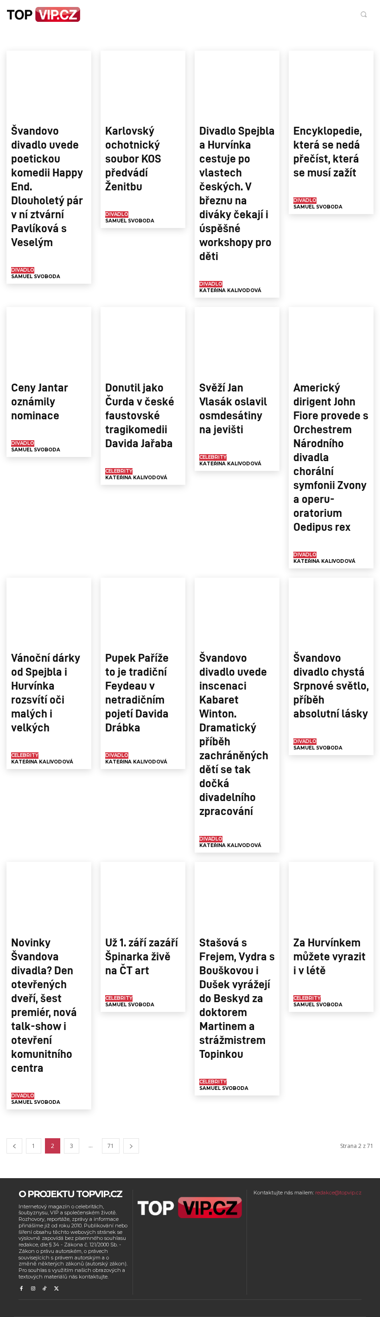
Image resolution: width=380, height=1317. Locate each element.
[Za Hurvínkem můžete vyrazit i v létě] (331, 896)
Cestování (135, 38)
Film (162, 38)
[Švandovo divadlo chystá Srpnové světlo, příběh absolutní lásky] (331, 611)
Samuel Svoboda (35, 277)
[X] (56, 1288)
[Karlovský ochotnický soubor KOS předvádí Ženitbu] (143, 84)
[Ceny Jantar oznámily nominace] (48, 341)
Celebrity (102, 38)
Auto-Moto (68, 38)
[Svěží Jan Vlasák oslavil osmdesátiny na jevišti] (237, 341)
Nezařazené (216, 38)
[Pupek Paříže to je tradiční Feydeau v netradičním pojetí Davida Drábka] (143, 611)
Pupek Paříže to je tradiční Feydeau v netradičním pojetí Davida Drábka (137, 692)
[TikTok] (44, 1288)
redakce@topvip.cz (338, 1192)
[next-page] (131, 1146)
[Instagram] (32, 1288)
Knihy (184, 38)
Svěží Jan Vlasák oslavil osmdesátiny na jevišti (233, 407)
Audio (38, 38)
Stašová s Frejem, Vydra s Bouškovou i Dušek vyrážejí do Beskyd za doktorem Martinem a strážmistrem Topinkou (237, 997)
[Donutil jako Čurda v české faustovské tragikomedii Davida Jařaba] (143, 341)
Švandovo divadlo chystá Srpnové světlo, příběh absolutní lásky (331, 685)
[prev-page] (14, 1146)
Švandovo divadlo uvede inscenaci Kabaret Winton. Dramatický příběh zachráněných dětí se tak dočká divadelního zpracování (233, 734)
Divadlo (22, 270)
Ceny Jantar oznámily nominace (39, 400)
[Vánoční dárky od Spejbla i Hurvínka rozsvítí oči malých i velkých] (48, 611)
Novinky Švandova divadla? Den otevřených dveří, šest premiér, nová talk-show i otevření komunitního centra (44, 1004)
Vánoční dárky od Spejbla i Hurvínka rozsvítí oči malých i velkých (45, 692)
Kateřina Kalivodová (230, 290)
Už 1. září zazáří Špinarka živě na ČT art (141, 955)
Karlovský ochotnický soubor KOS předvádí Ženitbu (133, 158)
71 (111, 1146)
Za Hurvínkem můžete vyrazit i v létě (329, 955)
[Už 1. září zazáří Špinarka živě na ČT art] (143, 896)
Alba (15, 38)
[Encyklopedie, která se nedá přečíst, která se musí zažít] (331, 84)
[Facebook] (21, 1288)
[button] (363, 14)
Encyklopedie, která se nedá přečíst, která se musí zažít (327, 151)
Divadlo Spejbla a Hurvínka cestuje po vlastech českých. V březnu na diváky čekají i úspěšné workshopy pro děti (237, 193)
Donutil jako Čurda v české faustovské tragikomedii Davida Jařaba (139, 414)
